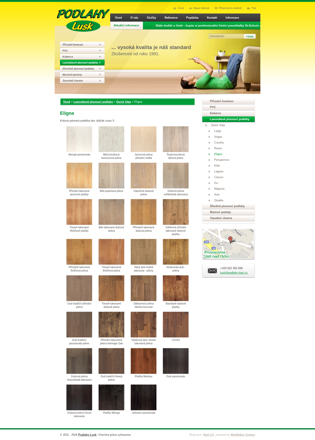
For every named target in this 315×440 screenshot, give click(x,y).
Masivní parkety (72, 74)
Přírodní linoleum (73, 44)
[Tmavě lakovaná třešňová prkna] (111, 252)
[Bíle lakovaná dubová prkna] (111, 212)
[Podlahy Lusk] (83, 30)
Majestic (219, 188)
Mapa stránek (201, 8)
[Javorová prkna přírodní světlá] (143, 139)
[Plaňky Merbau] (143, 361)
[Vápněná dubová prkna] (143, 176)
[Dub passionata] (176, 361)
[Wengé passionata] (79, 139)
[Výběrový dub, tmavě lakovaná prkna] (143, 325)
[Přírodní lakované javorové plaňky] (79, 176)
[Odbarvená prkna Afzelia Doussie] (143, 288)
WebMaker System (243, 434)
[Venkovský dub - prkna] (176, 252)
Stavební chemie (73, 80)
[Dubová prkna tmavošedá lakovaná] (79, 361)
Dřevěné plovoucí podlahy (78, 68)
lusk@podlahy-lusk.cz (234, 272)
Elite (217, 165)
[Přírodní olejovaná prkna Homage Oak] (111, 325)
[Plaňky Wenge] (111, 398)
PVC (65, 50)
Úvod (181, 8)
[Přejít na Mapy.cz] (228, 244)
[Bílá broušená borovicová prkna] (111, 139)
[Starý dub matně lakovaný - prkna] (143, 252)
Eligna (218, 154)
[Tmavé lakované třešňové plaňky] (79, 212)
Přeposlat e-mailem (230, 8)
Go (216, 183)
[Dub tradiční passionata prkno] (79, 325)
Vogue (218, 136)
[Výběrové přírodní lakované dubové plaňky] (176, 212)
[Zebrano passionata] (143, 398)
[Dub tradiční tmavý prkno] (111, 361)
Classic (219, 177)
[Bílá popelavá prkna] (111, 176)
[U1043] (176, 325)
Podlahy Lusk (87, 434)
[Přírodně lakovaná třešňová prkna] (79, 252)
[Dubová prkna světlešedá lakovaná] (176, 176)
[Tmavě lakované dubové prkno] (111, 288)
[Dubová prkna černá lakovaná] (79, 398)
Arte (216, 194)
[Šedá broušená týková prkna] (176, 139)
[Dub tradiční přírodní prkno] (79, 288)
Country (219, 142)
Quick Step (123, 101)
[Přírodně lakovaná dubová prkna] (143, 212)
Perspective (221, 159)
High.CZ (208, 434)
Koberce (68, 56)
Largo (217, 131)
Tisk (253, 8)
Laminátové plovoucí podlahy (80, 62)
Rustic (218, 148)
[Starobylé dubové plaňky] (176, 288)
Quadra (218, 200)
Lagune (218, 171)
